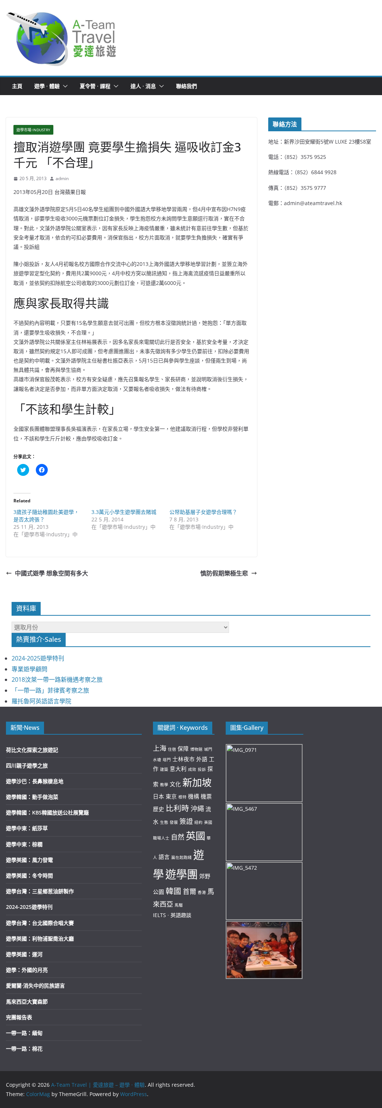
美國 (208, 822)
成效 (192, 769)
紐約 (198, 822)
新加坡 (197, 782)
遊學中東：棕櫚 (24, 844)
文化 (175, 784)
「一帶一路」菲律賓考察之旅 (50, 690)
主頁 (17, 86)
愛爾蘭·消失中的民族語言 (35, 985)
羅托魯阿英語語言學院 (41, 701)
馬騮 (179, 905)
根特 (182, 797)
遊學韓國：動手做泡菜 (32, 796)
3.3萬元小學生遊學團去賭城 (123, 511)
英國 (195, 835)
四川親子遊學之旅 (27, 765)
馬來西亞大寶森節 (27, 1001)
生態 (164, 822)
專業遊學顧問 (29, 669)
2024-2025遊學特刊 (38, 658)
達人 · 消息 (143, 86)
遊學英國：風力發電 (29, 859)
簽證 (186, 821)
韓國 (173, 891)
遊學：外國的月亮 (27, 969)
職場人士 (161, 838)
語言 (164, 856)
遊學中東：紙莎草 (27, 828)
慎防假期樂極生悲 (224, 573)
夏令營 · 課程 (95, 86)
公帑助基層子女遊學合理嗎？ (203, 511)
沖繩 (197, 808)
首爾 (189, 891)
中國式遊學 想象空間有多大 (51, 573)
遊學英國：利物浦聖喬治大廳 (40, 938)
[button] (61, 38)
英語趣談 (180, 915)
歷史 (158, 809)
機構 (193, 796)
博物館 (196, 749)
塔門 (167, 759)
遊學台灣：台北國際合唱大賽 (40, 922)
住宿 (172, 749)
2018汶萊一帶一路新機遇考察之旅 (57, 679)
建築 (164, 769)
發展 (174, 822)
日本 (158, 796)
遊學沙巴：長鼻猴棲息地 (34, 781)
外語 (201, 759)
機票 (206, 796)
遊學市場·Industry (33, 129)
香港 (202, 892)
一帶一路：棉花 (24, 1048)
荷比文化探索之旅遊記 (32, 749)
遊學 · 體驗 (47, 86)
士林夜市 (183, 759)
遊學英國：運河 (24, 954)
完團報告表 (19, 1017)
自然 (177, 836)
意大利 (178, 768)
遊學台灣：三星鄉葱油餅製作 (40, 891)
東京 (171, 796)
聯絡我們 (186, 86)
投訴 (202, 769)
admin (62, 178)
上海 (159, 748)
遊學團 (181, 874)
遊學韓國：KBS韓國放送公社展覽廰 (47, 812)
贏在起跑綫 (181, 857)
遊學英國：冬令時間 (29, 875)
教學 (164, 784)
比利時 (177, 808)
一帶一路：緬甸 (24, 1032)
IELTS (159, 915)
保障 (183, 748)
